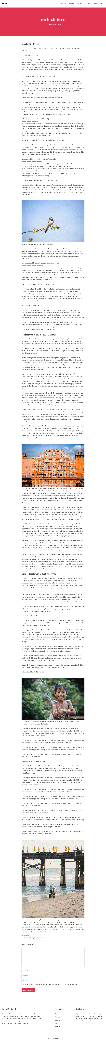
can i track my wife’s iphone (32, 939)
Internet (79, 3)
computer (59, 112)
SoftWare (95, 3)
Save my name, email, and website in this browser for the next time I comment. (50, 985)
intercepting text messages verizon (34, 937)
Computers (63, 3)
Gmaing (71, 3)
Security (87, 3)
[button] (102, 3)
